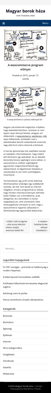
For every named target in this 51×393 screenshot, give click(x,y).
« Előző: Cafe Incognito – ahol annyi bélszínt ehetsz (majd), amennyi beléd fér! (16, 226)
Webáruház (8, 373)
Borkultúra (8, 322)
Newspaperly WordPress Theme (25, 388)
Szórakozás (8, 360)
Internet (7, 341)
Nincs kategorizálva (12, 347)
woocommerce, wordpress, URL (32, 136)
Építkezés (7, 335)
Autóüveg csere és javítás (15, 293)
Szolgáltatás (8, 354)
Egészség (7, 328)
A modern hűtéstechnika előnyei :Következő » (40, 226)
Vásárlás (7, 367)
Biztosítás (7, 315)
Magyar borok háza (25, 11)
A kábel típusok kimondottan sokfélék (21, 277)
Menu (45, 23)
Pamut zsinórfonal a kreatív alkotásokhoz (23, 299)
